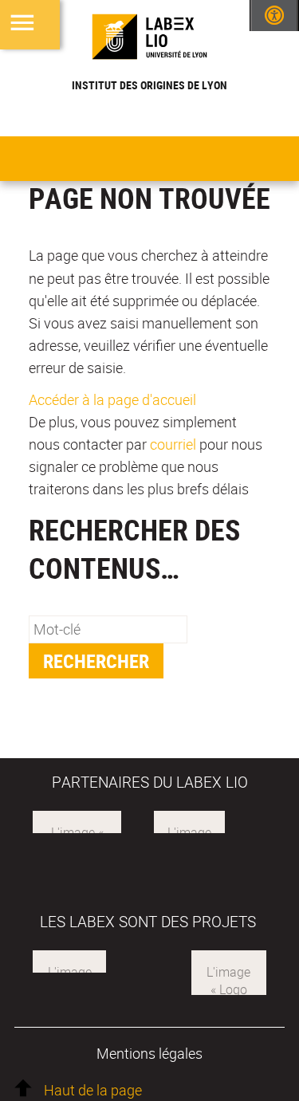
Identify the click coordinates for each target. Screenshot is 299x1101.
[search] (108, 629)
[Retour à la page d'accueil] (149, 36)
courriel (173, 444)
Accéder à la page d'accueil (112, 399)
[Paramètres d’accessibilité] (274, 15)
